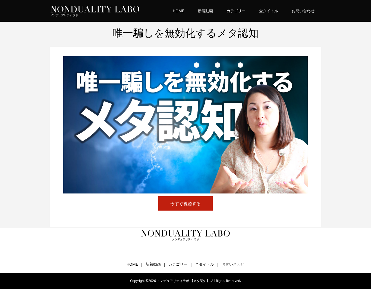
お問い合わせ (303, 10)
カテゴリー (236, 10)
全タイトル (268, 10)
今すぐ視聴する (185, 204)
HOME (178, 10)
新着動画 (205, 10)
